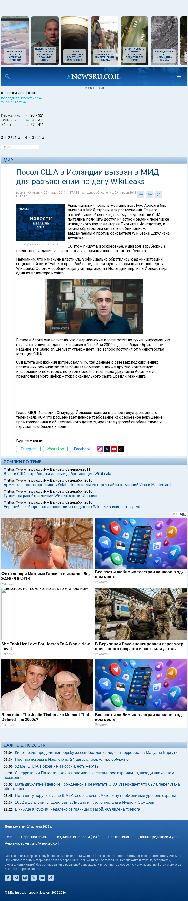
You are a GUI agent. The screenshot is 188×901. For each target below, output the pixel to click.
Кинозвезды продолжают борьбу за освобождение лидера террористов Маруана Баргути (96, 752)
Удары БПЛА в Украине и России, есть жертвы (57, 766)
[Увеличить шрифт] (149, 194)
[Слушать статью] (163, 194)
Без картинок (119, 837)
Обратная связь (34, 837)
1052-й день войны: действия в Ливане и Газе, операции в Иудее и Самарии (84, 802)
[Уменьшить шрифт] (140, 194)
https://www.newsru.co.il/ (26, 469)
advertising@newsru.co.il (40, 843)
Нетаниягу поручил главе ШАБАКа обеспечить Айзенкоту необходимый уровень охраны (95, 795)
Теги (8, 837)
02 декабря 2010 (78, 491)
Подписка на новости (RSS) (78, 837)
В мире (55, 469)
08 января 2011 (77, 469)
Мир (8, 160)
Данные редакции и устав (159, 837)
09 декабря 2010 (78, 480)
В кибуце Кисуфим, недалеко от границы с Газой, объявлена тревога (77, 809)
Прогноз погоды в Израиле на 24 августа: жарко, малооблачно (72, 759)
